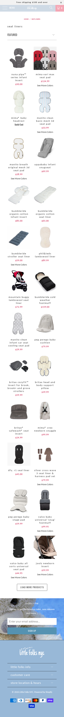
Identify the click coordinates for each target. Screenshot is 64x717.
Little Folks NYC (26, 692)
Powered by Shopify (43, 692)
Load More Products (32, 587)
